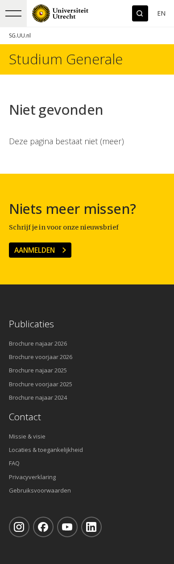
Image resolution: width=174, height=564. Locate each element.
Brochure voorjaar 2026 (40, 357)
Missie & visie (27, 436)
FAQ (14, 463)
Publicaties (31, 324)
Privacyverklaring (32, 477)
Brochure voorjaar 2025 (40, 384)
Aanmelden (34, 250)
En (161, 13)
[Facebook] (43, 527)
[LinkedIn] (91, 527)
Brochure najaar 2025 (38, 370)
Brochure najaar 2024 (38, 397)
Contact (25, 416)
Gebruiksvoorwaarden (40, 490)
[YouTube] (67, 527)
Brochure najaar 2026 (38, 343)
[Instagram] (19, 527)
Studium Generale (66, 59)
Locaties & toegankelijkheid (46, 450)
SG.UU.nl (20, 35)
